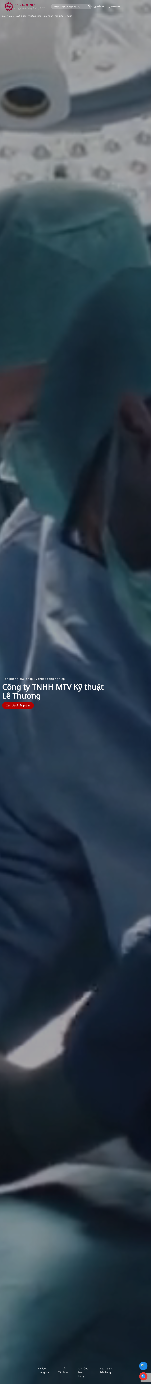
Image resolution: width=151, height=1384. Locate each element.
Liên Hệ (68, 16)
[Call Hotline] (143, 1376)
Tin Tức (59, 16)
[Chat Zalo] (143, 1366)
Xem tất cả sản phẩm (18, 705)
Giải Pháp (48, 16)
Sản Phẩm (7, 16)
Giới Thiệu (21, 16)
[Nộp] (88, 6)
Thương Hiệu (34, 16)
